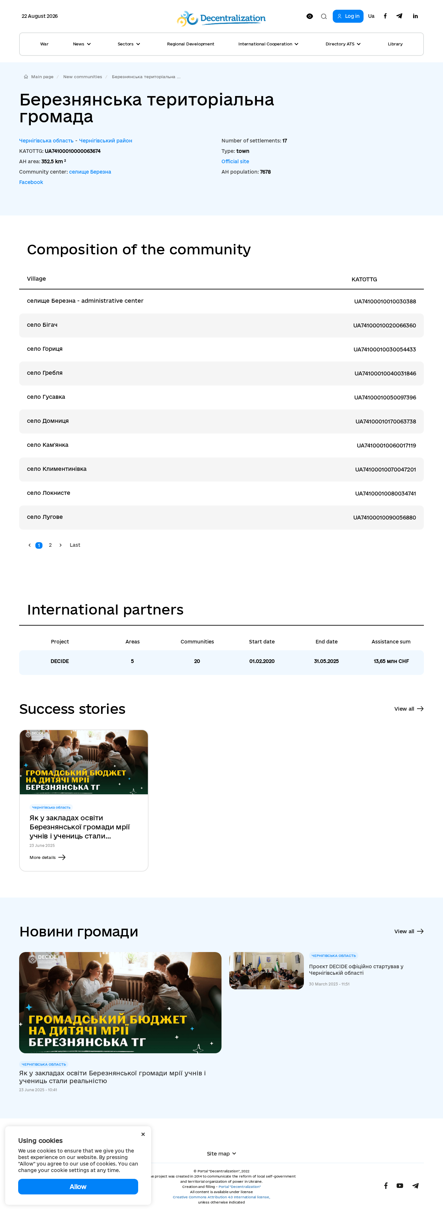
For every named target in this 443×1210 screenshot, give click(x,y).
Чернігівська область (46, 140)
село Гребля (45, 373)
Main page (42, 76)
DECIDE (60, 661)
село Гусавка (46, 397)
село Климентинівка (57, 469)
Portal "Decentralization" (240, 1187)
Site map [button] (218, 1153)
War (44, 44)
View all (404, 709)
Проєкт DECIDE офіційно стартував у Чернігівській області (356, 970)
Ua (371, 16)
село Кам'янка (47, 445)
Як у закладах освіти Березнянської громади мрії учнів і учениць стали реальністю (80, 827)
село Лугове (45, 517)
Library (395, 44)
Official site (235, 161)
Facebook (31, 182)
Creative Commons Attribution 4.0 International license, (221, 1197)
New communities (82, 76)
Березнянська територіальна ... (146, 76)
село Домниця (48, 421)
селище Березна (90, 172)
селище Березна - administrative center (85, 301)
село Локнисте (48, 493)
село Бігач (42, 325)
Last (75, 545)
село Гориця (45, 349)
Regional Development (190, 44)
